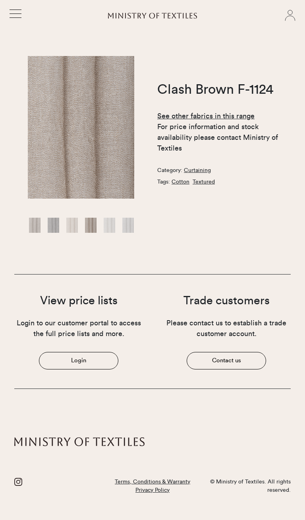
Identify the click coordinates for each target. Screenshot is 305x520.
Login (78, 360)
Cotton (180, 182)
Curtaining (197, 170)
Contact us (226, 360)
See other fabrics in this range (206, 116)
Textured (204, 182)
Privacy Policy (152, 490)
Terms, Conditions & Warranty (152, 482)
